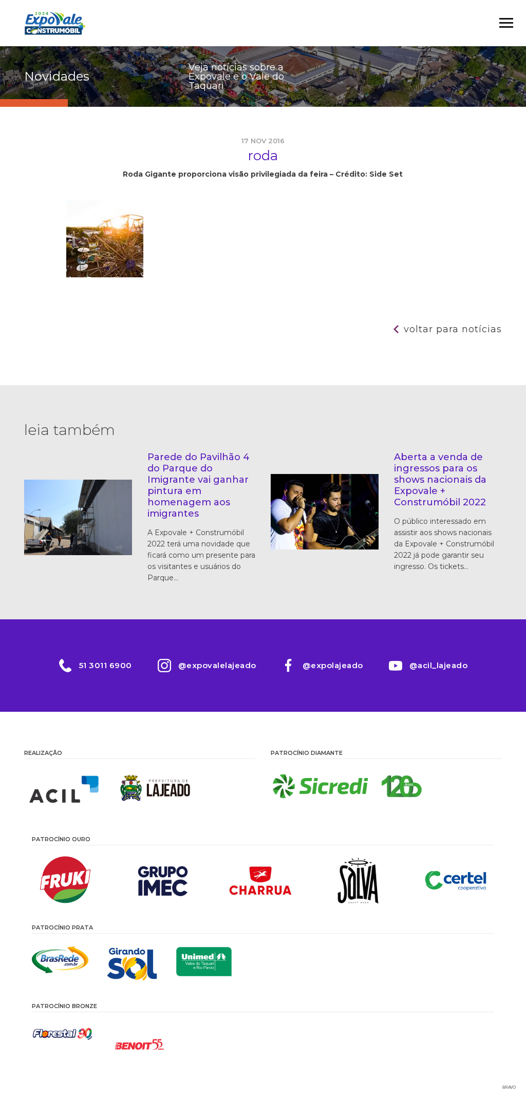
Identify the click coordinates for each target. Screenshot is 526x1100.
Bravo (509, 1087)
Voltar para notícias (453, 329)
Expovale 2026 (55, 23)
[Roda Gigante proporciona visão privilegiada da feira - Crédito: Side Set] (104, 274)
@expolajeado (333, 665)
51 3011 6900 (105, 665)
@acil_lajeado (438, 665)
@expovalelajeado (217, 665)
